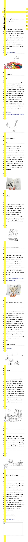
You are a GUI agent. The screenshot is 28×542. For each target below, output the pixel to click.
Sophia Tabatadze (5, 23)
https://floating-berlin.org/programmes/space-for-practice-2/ (13, 114)
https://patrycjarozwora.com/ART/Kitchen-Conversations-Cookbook (13, 279)
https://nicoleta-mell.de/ (9, 52)
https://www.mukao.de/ (9, 519)
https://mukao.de (7, 349)
